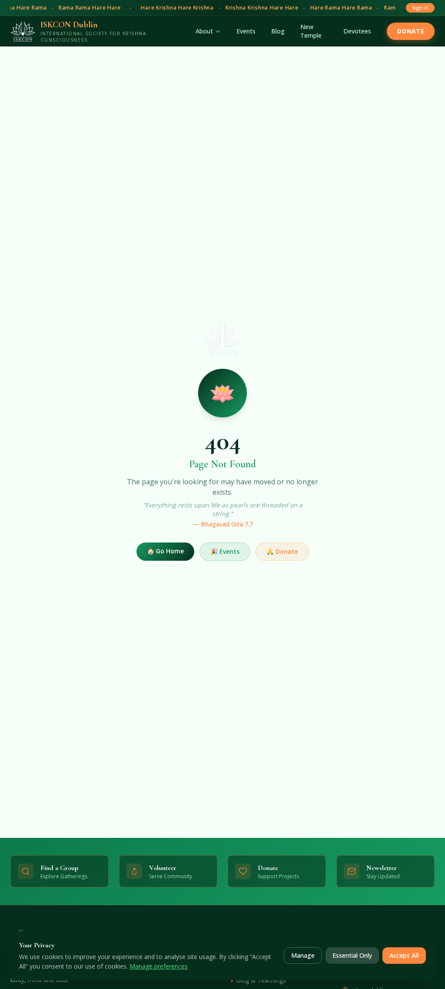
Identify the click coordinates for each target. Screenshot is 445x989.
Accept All (404, 955)
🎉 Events (224, 551)
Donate (410, 31)
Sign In (420, 7)
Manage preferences (159, 966)
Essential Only (352, 955)
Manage (303, 955)
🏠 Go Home (165, 551)
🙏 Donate (282, 551)
